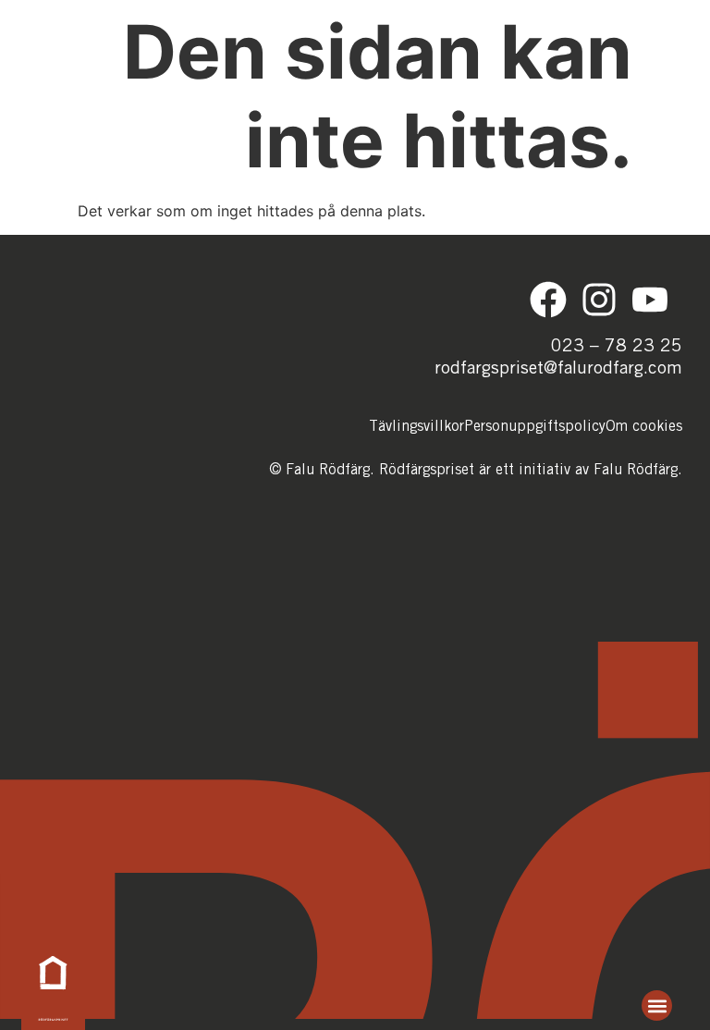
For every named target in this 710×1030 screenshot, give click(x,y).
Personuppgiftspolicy (535, 427)
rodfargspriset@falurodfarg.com (558, 369)
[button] (657, 1005)
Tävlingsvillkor (416, 427)
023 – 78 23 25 (616, 347)
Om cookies (644, 427)
